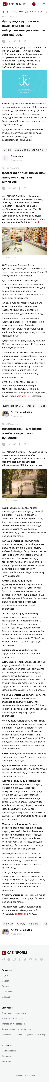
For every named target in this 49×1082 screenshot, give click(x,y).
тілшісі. (35, 222)
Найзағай (34, 923)
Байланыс (6, 1056)
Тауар (42, 406)
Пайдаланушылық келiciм (14, 1013)
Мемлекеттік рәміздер (13, 1023)
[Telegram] (14, 41)
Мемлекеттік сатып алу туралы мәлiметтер (24, 1034)
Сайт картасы (9, 1050)
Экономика (7, 991)
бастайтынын (24, 396)
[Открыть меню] (44, 4)
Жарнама (6, 1061)
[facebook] (19, 959)
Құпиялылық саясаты (12, 1018)
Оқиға (5, 975)
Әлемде (6, 997)
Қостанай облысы (13, 406)
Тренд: (5, 12)
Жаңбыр (8, 923)
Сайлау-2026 (16, 11)
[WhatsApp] (9, 41)
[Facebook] (19, 41)
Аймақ (7, 150)
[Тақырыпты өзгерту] (35, 4)
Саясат (5, 980)
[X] (25, 41)
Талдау (5, 986)
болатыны (20, 913)
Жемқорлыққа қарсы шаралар (16, 1029)
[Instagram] (3, 41)
